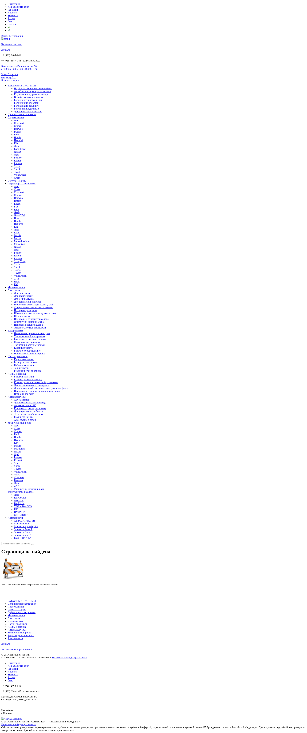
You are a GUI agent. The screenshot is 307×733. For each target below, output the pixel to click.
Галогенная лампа (24, 376)
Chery (17, 177)
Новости (12, 12)
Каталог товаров (10, 80)
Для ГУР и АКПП (24, 298)
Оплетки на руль (17, 180)
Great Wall (19, 215)
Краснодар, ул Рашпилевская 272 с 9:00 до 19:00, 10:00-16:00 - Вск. (19, 67)
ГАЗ (16, 284)
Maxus (17, 238)
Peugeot (18, 157)
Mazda (17, 235)
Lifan (17, 232)
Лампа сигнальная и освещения (31, 385)
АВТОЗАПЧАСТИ (24, 520)
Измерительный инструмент (29, 353)
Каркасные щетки (24, 359)
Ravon (17, 160)
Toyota (17, 172)
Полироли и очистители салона (31, 319)
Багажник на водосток (26, 102)
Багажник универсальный (28, 100)
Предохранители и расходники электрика (37, 391)
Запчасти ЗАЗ (21, 523)
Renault (18, 163)
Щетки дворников (18, 356)
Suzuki (17, 169)
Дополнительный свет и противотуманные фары (41, 388)
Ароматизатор (22, 399)
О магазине (14, 4)
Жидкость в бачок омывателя (30, 327)
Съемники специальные (27, 342)
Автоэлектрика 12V (25, 405)
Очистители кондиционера (29, 321)
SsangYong (20, 261)
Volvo (17, 474)
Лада (16, 146)
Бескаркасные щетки (25, 362)
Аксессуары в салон (25, 419)
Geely (17, 212)
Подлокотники (16, 117)
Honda (17, 137)
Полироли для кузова (25, 310)
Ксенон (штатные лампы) (28, 379)
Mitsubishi (19, 244)
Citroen (18, 126)
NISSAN (19, 500)
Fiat (16, 206)
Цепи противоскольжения (22, 114)
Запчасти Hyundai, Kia (26, 526)
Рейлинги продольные (26, 108)
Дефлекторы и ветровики (21, 183)
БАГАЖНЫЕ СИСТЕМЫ (22, 85)
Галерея (12, 24)
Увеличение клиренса (19, 422)
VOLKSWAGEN (23, 506)
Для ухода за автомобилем (28, 411)
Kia (16, 143)
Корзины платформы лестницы (31, 94)
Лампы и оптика (17, 373)
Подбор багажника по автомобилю (33, 88)
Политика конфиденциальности (69, 657)
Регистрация (16, 36)
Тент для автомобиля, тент (28, 414)
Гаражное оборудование (27, 350)
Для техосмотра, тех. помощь (30, 402)
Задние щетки (21, 368)
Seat (16, 463)
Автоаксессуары (17, 396)
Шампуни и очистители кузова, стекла (35, 313)
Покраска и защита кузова (28, 324)
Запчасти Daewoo (23, 532)
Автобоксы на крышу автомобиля (32, 91)
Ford (16, 134)
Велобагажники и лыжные (28, 97)
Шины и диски (22, 316)
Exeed (17, 203)
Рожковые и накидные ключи (30, 339)
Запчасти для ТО (23, 535)
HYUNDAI (20, 512)
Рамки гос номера (24, 417)
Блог (10, 21)
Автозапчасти (15, 517)
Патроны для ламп (24, 394)
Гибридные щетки (24, 365)
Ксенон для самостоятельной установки (36, 382)
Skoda (17, 166)
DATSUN (19, 503)
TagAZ (17, 270)
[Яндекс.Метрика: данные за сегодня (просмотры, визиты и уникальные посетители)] (11, 718)
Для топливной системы (27, 301)
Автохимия (14, 290)
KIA (16, 442)
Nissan (17, 151)
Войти (4, 36)
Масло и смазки (16, 287)
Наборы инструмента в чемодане (32, 333)
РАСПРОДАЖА (23, 538)
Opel (16, 154)
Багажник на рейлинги (26, 105)
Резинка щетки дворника (27, 370)
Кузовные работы (23, 347)
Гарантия (13, 9)
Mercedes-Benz (22, 241)
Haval (17, 218)
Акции (11, 18)
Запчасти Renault (23, 529)
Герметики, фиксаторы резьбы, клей (34, 304)
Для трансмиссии (23, 296)
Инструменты (15, 330)
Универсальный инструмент (29, 336)
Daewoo (18, 128)
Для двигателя (22, 293)
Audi (16, 120)
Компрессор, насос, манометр (30, 408)
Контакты (13, 15)
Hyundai (18, 140)
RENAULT (20, 497)
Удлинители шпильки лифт (29, 489)
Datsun (17, 131)
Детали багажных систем (28, 111)
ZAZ (16, 278)
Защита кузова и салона (21, 491)
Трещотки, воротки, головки (29, 345)
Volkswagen (20, 175)
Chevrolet (19, 123)
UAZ (17, 281)
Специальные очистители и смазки (33, 307)
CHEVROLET (22, 515)
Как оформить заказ (18, 6)
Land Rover (20, 149)
